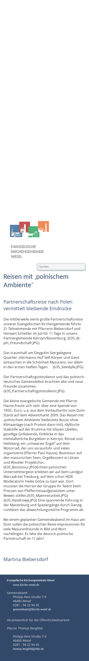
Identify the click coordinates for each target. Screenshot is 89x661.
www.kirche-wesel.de (25, 584)
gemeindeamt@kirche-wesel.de (32, 609)
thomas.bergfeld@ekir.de (28, 648)
